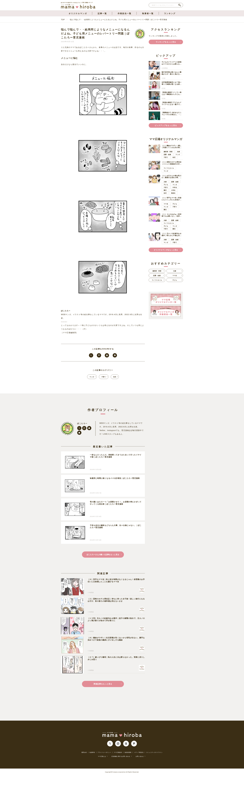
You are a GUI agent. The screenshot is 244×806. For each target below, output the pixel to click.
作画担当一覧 (124, 13)
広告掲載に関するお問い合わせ (120, 756)
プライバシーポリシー (104, 752)
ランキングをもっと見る (166, 42)
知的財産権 (128, 752)
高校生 (173, 193)
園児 (165, 190)
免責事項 (92, 752)
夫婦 (178, 151)
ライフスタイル (169, 168)
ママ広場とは (102, 756)
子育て (104, 377)
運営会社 (84, 752)
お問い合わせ (140, 756)
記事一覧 (102, 13)
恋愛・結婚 (167, 154)
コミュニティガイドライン (154, 752)
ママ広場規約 (118, 752)
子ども (166, 184)
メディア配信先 (139, 752)
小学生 (173, 190)
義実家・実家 (168, 151)
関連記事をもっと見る (103, 684)
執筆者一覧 (148, 13)
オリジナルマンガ (78, 13)
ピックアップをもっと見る (166, 125)
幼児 (114, 377)
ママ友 (166, 204)
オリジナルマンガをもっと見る (166, 250)
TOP (63, 19)
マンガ (92, 377)
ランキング (170, 13)
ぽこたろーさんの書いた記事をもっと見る (103, 554)
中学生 (175, 187)
